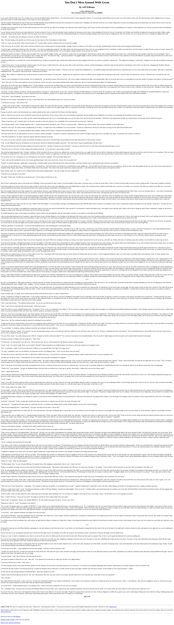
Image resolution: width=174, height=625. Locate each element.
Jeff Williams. (17, 616)
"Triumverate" (113, 606)
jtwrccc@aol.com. (6, 611)
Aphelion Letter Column (8, 619)
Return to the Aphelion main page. (10, 622)
